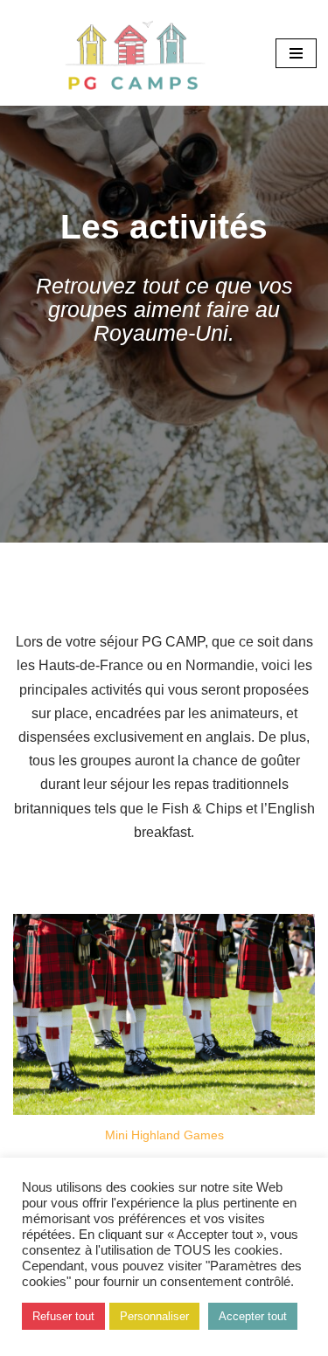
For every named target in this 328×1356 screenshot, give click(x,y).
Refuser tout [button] (63, 1316)
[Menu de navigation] (296, 53)
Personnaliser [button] (154, 1316)
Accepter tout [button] (253, 1316)
